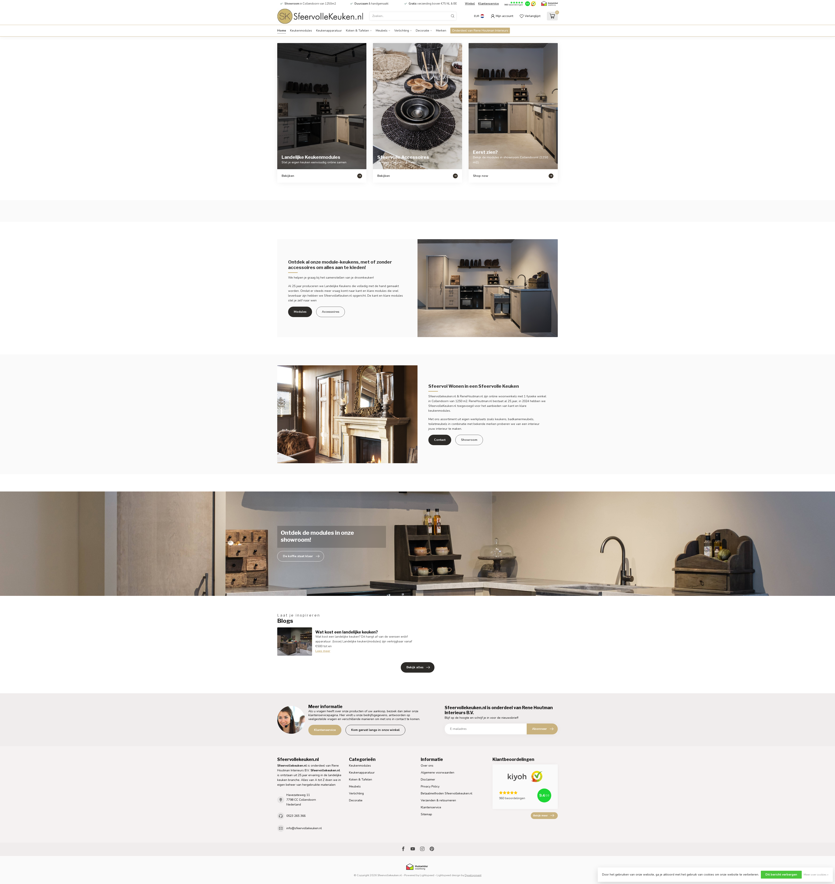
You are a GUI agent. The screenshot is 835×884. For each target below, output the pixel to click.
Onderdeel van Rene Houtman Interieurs (480, 30)
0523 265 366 (296, 816)
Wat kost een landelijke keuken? (346, 632)
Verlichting (401, 30)
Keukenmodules (301, 30)
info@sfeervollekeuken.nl (304, 828)
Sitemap (426, 814)
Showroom (469, 440)
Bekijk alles (414, 667)
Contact (440, 440)
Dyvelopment (473, 875)
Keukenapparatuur (329, 30)
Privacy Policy (430, 786)
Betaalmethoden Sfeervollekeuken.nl (446, 793)
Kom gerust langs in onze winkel (375, 730)
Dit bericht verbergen (781, 874)
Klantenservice (488, 4)
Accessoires (330, 312)
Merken (441, 30)
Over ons (427, 766)
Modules (300, 312)
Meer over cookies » (816, 874)
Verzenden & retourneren (438, 800)
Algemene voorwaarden (437, 772)
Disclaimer (428, 779)
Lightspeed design (448, 875)
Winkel (470, 4)
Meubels (381, 30)
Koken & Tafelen (357, 30)
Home (281, 30)
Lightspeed (427, 875)
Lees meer (322, 651)
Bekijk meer (540, 815)
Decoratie (422, 30)
